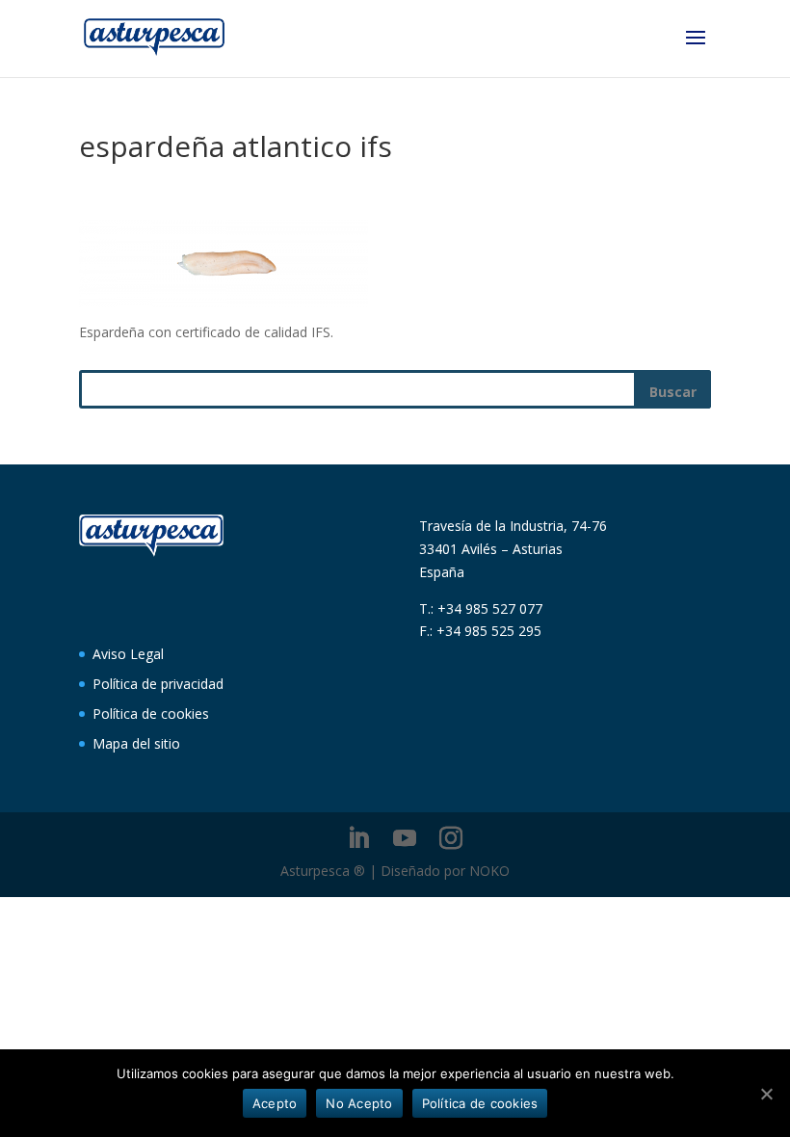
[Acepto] (766, 1093)
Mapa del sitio (136, 743)
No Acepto (359, 1103)
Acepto (275, 1103)
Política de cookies (150, 713)
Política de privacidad (158, 683)
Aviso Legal (128, 654)
